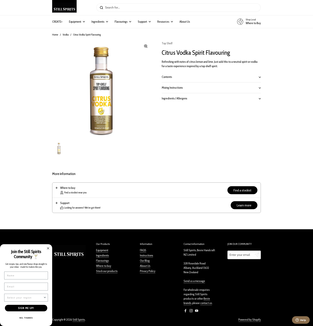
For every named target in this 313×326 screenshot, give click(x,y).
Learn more (244, 205)
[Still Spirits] (64, 7)
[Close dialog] (48, 248)
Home (55, 34)
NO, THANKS (26, 318)
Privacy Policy (147, 271)
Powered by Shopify (249, 319)
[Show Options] (44, 297)
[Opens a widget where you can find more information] (301, 320)
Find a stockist (242, 190)
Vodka (66, 34)
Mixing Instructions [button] (172, 87)
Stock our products (107, 271)
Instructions (146, 255)
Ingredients (102, 255)
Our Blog (145, 260)
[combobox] (25, 297)
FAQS (143, 250)
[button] (156, 190)
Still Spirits (79, 319)
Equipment (102, 250)
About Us (145, 266)
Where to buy (103, 266)
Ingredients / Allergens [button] (174, 98)
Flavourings (102, 260)
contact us (206, 303)
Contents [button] (167, 77)
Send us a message (194, 281)
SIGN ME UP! (26, 308)
